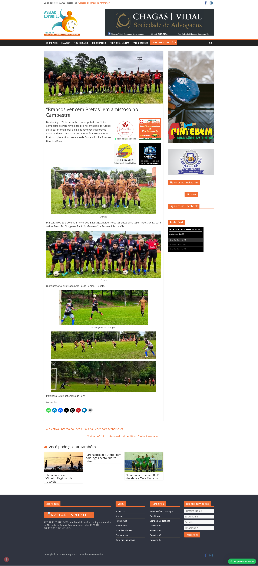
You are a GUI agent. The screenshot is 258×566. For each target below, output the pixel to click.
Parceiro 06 (155, 535)
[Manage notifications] (6, 559)
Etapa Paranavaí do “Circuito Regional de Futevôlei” (58, 478)
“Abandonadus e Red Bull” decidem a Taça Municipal (142, 476)
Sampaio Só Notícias (160, 520)
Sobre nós (51, 43)
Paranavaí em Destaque (161, 511)
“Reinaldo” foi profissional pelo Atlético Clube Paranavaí (124, 436)
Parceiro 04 (155, 525)
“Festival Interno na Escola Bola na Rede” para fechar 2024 (84, 429)
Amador (65, 43)
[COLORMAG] (69, 510)
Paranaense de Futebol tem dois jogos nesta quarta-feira (103, 458)
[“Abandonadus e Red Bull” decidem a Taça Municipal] (144, 453)
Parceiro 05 (155, 530)
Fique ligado (81, 43)
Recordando (99, 43)
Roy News (155, 516)
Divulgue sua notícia (164, 42)
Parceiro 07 (155, 540)
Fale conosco (141, 43)
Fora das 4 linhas (119, 43)
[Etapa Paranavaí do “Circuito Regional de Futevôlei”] (63, 453)
